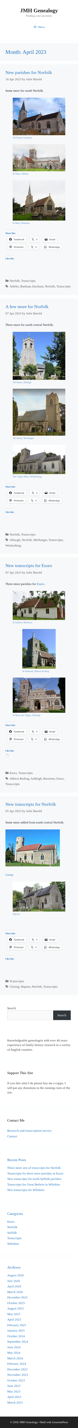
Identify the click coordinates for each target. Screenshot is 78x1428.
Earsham (37, 286)
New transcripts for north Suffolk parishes (34, 1179)
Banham (25, 286)
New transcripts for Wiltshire (25, 1190)
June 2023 (13, 1386)
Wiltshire (13, 1244)
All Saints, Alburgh (22, 382)
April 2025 (14, 1319)
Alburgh (15, 540)
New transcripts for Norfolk (30, 804)
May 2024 (13, 1352)
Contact (12, 1136)
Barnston (49, 778)
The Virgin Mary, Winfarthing (27, 476)
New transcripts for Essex (28, 565)
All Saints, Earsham (22, 137)
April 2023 (14, 1397)
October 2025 (16, 1303)
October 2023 (16, 1380)
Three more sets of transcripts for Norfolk (34, 1168)
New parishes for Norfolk (28, 72)
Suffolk (12, 1232)
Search (11, 1008)
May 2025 (13, 1314)
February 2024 (16, 1363)
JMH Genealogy (39, 10)
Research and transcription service (29, 1130)
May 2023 (13, 1391)
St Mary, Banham (21, 223)
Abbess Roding (19, 778)
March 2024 (15, 1358)
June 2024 (13, 1347)
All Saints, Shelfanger (23, 438)
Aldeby (14, 286)
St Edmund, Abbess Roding (35, 671)
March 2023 (15, 1402)
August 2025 (15, 1308)
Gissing (9, 874)
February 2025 (16, 1325)
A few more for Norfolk (27, 306)
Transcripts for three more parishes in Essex (35, 1173)
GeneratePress (60, 1422)
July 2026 (13, 1281)
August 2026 (15, 1275)
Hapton (16, 914)
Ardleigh (36, 778)
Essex (40, 584)
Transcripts (28, 281)
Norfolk (15, 281)
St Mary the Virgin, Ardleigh (26, 715)
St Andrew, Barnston (22, 622)
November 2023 (17, 1375)
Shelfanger (40, 540)
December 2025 (17, 1297)
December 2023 (17, 1369)
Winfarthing (13, 545)
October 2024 (16, 1336)
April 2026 (14, 1286)
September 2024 (17, 1341)
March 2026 (15, 1292)
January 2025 (16, 1330)
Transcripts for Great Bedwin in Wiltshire (33, 1184)
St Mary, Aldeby (20, 174)
